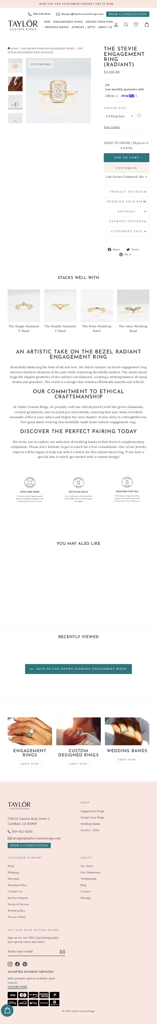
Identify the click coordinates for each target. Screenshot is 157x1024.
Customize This (126, 231)
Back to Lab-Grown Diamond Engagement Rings (81, 668)
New (47, 22)
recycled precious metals (70, 412)
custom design (108, 457)
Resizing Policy (17, 885)
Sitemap (86, 898)
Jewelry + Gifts (83, 27)
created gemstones (29, 412)
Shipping (126, 211)
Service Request (18, 898)
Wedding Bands (57, 27)
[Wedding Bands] (127, 731)
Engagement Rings (68, 22)
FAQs (11, 866)
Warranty (14, 878)
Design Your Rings (92, 817)
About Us (105, 27)
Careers (86, 891)
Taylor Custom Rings (32, 407)
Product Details (126, 191)
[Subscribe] (62, 951)
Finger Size (115, 108)
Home (14, 48)
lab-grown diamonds (127, 407)
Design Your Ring (99, 22)
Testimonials (89, 878)
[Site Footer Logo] (42, 805)
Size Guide (112, 127)
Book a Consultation (128, 14)
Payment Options (126, 221)
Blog (83, 885)
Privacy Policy (17, 917)
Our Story (87, 866)
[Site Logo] (23, 24)
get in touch (74, 447)
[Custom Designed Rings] (78, 731)
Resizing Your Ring (126, 201)
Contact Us (15, 891)
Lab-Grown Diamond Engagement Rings (48, 48)
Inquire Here (17, 986)
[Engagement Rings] (30, 731)
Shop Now (30, 763)
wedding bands (85, 442)
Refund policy (16, 910)
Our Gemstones (90, 872)
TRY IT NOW (104, 3)
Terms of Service (18, 904)
